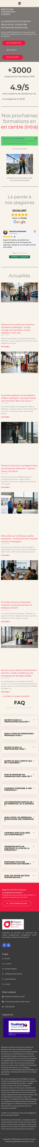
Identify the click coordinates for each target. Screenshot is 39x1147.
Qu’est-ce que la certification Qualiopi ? (17, 721)
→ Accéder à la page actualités (15, 696)
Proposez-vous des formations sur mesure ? (17, 863)
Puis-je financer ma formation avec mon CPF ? (18, 775)
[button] (19, 3)
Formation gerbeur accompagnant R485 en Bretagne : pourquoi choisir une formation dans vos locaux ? (18, 398)
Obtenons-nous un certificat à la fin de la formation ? (16, 848)
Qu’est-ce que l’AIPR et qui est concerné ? (18, 762)
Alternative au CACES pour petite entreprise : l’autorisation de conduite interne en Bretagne (19, 539)
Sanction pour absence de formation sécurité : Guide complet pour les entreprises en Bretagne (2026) (19, 673)
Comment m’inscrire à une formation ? (18, 789)
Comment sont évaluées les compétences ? (17, 834)
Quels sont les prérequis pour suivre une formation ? (19, 819)
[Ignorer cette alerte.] (35, 138)
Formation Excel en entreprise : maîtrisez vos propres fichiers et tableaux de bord (16, 605)
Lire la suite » (5, 346)
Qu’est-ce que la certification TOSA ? (14, 748)
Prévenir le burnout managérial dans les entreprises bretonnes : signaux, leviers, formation (19, 468)
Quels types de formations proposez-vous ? (18, 734)
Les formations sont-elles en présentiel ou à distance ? (19, 804)
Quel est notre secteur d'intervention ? (17, 876)
